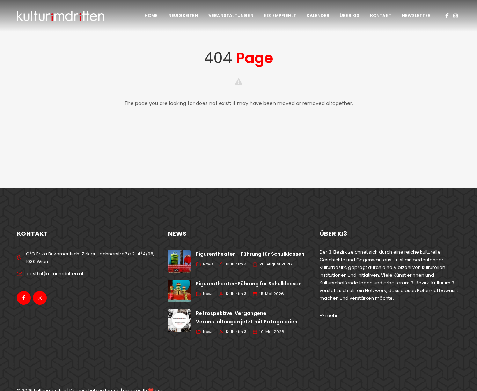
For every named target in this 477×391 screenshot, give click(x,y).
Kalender (318, 15)
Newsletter (416, 15)
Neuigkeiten (183, 15)
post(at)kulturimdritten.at (55, 273)
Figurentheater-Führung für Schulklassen (249, 283)
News (208, 264)
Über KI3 (350, 15)
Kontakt (380, 15)
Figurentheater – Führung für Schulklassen (250, 253)
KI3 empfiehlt (280, 15)
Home (151, 15)
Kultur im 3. (236, 264)
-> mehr (329, 315)
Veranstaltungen (231, 15)
